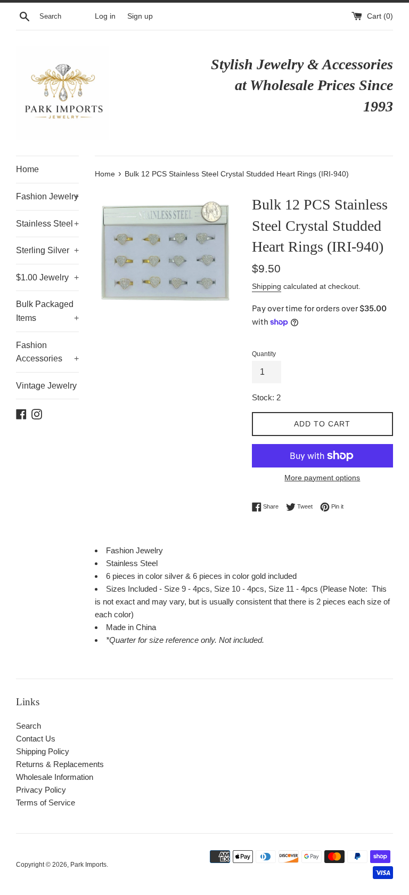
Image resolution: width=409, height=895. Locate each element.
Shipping (266, 286)
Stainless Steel (47, 223)
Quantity (264, 354)
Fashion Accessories (47, 352)
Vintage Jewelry (46, 385)
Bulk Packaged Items (47, 311)
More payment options (322, 477)
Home (27, 169)
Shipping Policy (42, 751)
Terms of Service (45, 802)
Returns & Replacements (60, 764)
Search (28, 725)
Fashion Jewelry (47, 196)
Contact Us (35, 738)
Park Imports (88, 864)
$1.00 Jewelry (47, 277)
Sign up (140, 16)
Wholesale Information (54, 776)
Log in (105, 16)
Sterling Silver (47, 250)
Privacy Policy (41, 789)
